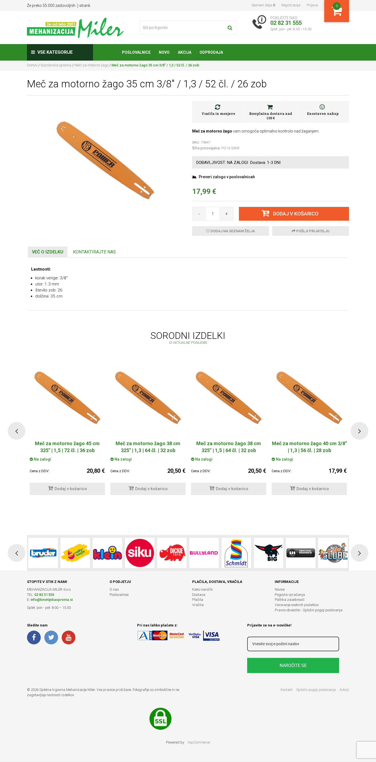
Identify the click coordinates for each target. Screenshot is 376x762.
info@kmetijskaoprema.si (52, 600)
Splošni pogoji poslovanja (316, 690)
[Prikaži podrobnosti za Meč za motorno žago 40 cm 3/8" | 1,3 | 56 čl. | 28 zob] (309, 398)
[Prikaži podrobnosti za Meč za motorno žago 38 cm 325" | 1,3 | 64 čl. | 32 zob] (148, 398)
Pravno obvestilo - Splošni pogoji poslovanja (308, 610)
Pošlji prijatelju (312, 231)
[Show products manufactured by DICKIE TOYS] (172, 553)
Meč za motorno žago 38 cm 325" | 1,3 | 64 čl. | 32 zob (148, 447)
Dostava (198, 595)
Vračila (198, 605)
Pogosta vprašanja (290, 595)
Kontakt (286, 690)
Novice (280, 589)
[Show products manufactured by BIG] (268, 553)
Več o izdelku (47, 252)
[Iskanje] (230, 27)
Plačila (197, 600)
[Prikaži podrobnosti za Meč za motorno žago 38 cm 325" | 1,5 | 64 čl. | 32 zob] (228, 398)
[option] (148, 431)
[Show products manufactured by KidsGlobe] (333, 553)
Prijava (312, 5)
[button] (16, 431)
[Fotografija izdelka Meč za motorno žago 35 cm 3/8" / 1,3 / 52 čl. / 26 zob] (105, 161)
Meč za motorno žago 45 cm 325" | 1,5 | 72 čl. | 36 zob (67, 447)
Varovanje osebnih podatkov (297, 605)
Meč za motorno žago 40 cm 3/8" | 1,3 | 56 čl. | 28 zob (309, 447)
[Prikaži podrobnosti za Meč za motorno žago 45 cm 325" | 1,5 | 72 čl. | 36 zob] (67, 398)
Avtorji (344, 690)
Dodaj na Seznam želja (232, 231)
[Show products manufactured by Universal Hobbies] (300, 553)
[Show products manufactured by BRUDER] (43, 553)
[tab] (47, 252)
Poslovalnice (119, 595)
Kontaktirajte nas (94, 252)
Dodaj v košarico (71, 488)
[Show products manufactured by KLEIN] (107, 553)
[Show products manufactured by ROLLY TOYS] (75, 553)
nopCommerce (199, 742)
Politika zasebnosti (289, 600)
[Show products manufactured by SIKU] (139, 553)
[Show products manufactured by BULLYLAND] (204, 553)
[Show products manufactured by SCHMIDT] (236, 553)
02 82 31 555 (44, 595)
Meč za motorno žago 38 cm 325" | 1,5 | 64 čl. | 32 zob (228, 447)
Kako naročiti (202, 589)
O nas (114, 589)
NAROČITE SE (293, 665)
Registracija (290, 5)
